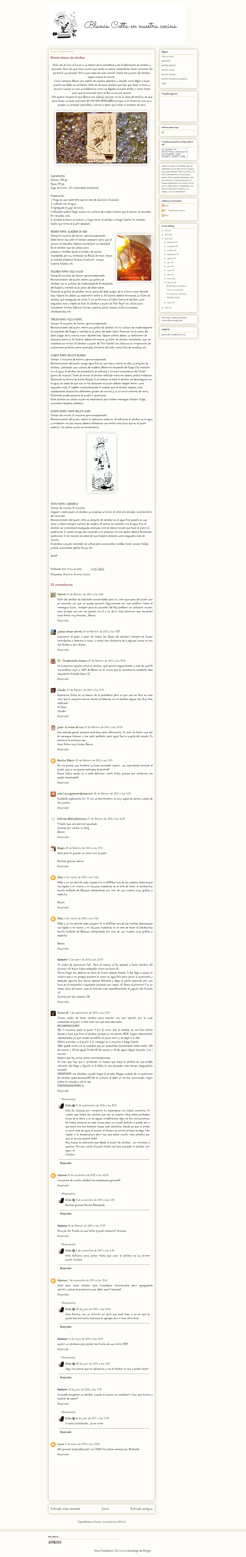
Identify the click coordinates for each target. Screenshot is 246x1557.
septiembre (172, 254)
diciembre (171, 242)
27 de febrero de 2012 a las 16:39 (106, 819)
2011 (167, 307)
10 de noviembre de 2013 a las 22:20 (88, 1175)
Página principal (168, 56)
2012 (167, 238)
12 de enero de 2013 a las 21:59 (85, 960)
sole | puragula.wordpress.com (75, 793)
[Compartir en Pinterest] (103, 569)
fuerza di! (63, 1013)
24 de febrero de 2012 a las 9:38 (101, 631)
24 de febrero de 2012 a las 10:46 (107, 661)
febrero (170, 282)
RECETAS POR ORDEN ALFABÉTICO (175, 79)
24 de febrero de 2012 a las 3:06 (84, 594)
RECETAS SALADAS (169, 74)
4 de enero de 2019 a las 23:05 (82, 1444)
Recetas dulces (82, 574)
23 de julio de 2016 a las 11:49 (85, 1389)
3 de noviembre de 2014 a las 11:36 (95, 1250)
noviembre (171, 246)
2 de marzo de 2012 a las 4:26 (81, 877)
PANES (164, 83)
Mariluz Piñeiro (66, 760)
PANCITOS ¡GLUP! (173, 297)
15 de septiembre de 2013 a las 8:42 (96, 1105)
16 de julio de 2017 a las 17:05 (92, 1418)
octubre (170, 250)
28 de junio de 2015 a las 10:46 (93, 1309)
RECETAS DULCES (168, 70)
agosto (170, 258)
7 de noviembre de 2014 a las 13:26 (87, 1280)
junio (169, 266)
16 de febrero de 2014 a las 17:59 (86, 1226)
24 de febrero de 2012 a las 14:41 (85, 690)
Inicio (105, 1508)
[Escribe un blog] (94, 569)
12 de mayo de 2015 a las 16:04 (85, 1339)
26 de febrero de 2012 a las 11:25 (112, 793)
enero (169, 302)
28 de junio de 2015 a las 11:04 (93, 1364)
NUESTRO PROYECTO (169, 65)
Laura (61, 1444)
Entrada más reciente (65, 1508)
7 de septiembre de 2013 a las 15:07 (89, 1013)
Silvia (60, 877)
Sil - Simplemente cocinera (72, 661)
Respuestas (68, 1099)
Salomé (62, 594)
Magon (61, 848)
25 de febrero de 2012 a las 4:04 (93, 760)
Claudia (62, 690)
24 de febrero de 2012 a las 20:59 (103, 727)
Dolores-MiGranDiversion (72, 819)
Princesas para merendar (177, 293)
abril (169, 274)
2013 (167, 234)
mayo (169, 270)
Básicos (67, 574)
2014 (167, 230)
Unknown (62, 1175)
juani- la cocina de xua (70, 727)
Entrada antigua (142, 1508)
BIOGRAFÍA (166, 61)
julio (169, 262)
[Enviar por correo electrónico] (92, 569)
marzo (170, 278)
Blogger (147, 1551)
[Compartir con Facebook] (100, 569)
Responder (63, 620)
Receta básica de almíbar (176, 286)
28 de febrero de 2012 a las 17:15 (84, 848)
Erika (68, 1105)
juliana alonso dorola (70, 631)
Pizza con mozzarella (175, 289)
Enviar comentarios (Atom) (109, 1522)
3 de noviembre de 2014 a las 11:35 (95, 1200)
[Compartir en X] (97, 569)
